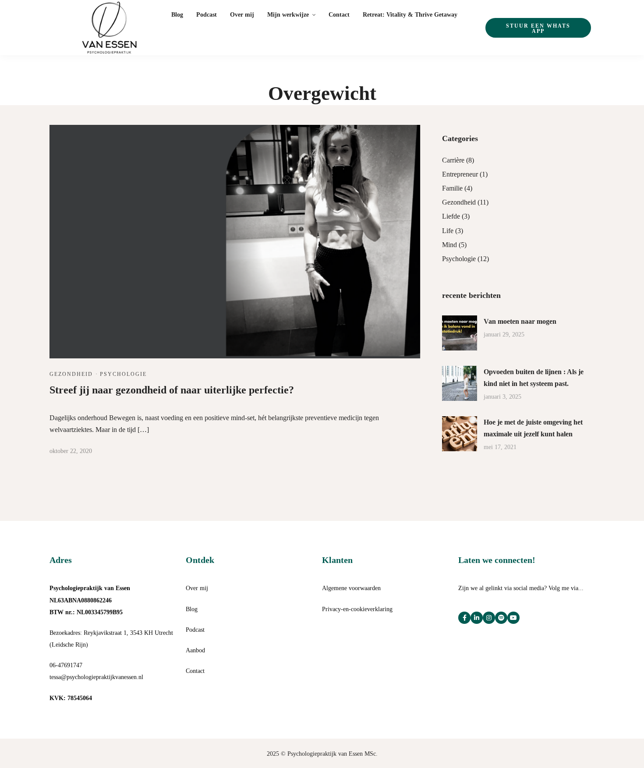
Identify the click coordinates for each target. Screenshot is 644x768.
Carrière (453, 160)
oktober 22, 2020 (71, 451)
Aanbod (195, 650)
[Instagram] (489, 618)
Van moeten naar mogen (520, 321)
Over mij (242, 14)
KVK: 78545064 (71, 698)
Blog (177, 14)
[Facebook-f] (464, 618)
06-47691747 (66, 665)
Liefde (451, 216)
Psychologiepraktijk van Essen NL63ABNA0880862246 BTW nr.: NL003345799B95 (90, 600)
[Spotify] (501, 618)
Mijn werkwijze (288, 14)
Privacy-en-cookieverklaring (357, 609)
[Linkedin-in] (477, 618)
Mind (449, 244)
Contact (339, 14)
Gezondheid (71, 374)
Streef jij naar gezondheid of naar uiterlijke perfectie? (172, 390)
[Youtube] (513, 618)
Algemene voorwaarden (351, 588)
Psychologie (123, 374)
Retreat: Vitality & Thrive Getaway (410, 14)
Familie (452, 188)
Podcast (206, 14)
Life (447, 230)
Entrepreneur (460, 174)
